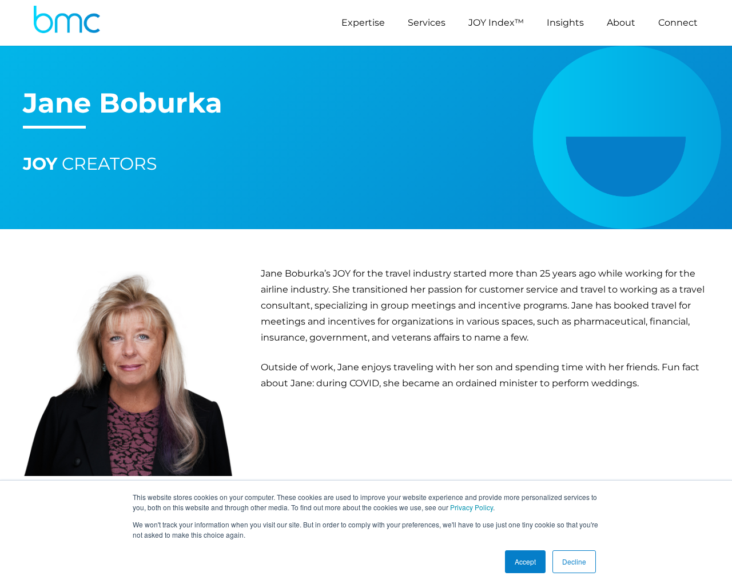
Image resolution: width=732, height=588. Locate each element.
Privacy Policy (471, 507)
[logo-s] (67, 23)
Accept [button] (525, 561)
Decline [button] (574, 561)
